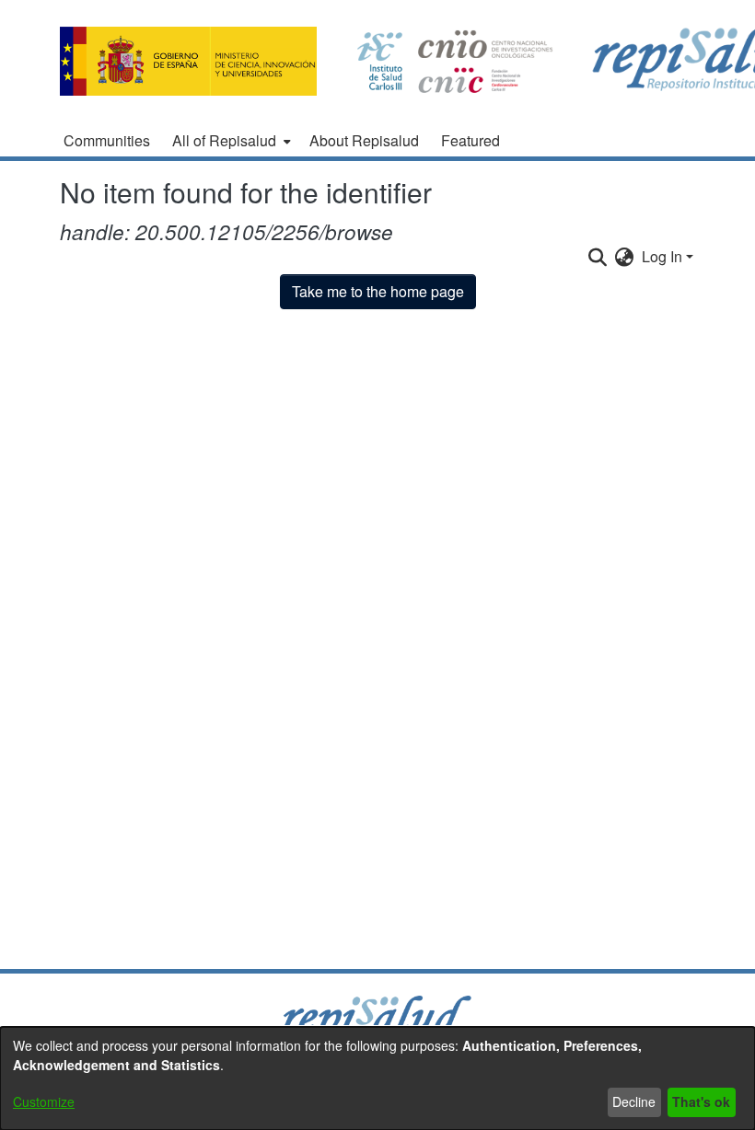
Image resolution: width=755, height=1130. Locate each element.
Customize (44, 1101)
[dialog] (377, 1078)
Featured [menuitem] (470, 140)
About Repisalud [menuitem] (364, 140)
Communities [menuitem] (107, 140)
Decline (634, 1101)
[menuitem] (229, 141)
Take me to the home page (378, 291)
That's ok (701, 1101)
